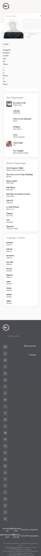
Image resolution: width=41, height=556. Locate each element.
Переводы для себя (16, 536)
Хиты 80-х (25, 530)
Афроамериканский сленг (7, 536)
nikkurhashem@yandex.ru (13, 547)
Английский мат (7, 529)
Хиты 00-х (34, 530)
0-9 (5, 347)
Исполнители (30, 346)
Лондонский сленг (16, 529)
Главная (31, 34)
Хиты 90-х (25, 536)
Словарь (32, 355)
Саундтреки (33, 536)
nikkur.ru (20, 553)
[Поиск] (33, 336)
